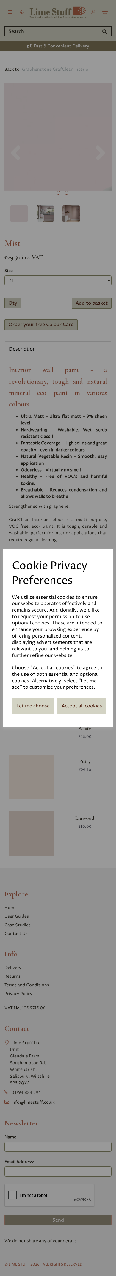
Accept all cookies (82, 706)
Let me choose (33, 706)
